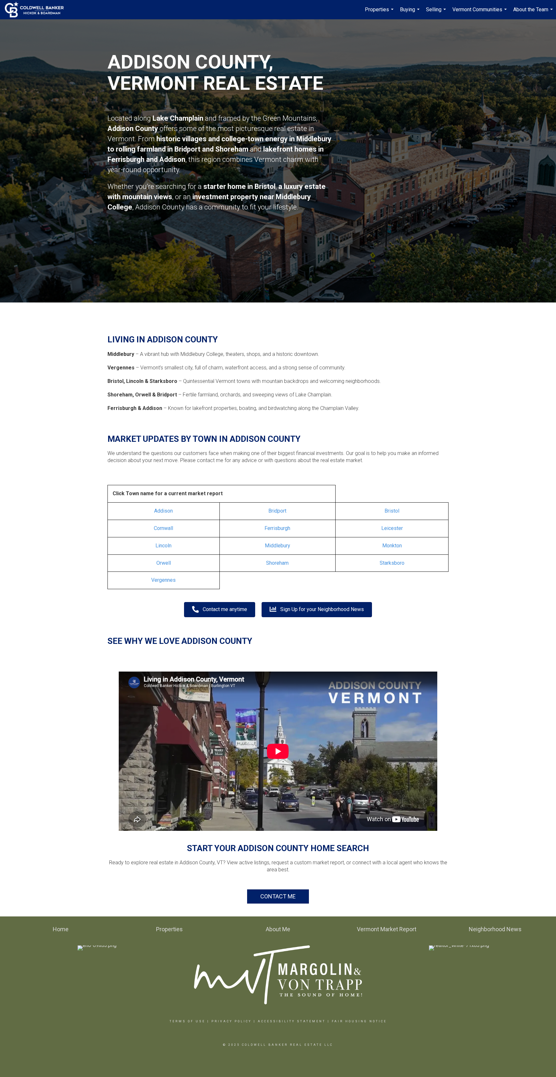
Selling (437, 12)
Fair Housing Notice (359, 1021)
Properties (380, 12)
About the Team (533, 12)
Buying (410, 12)
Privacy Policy (231, 1021)
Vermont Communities (480, 12)
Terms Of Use (187, 1021)
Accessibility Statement (292, 1021)
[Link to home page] (37, 9)
